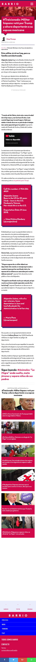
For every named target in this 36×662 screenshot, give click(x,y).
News (5, 47)
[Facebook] (4, 660)
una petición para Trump (20, 180)
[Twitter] (13, 660)
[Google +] (22, 660)
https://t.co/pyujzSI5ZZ (19, 212)
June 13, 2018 (23, 221)
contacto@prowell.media (9, 650)
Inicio (2, 47)
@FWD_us (8, 215)
